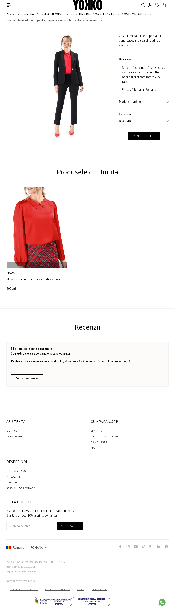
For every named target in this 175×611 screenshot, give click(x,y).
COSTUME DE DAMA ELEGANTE (92, 14)
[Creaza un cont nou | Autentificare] (150, 5)
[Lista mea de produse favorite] (157, 5)
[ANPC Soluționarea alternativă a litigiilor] (53, 601)
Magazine (13, 476)
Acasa (10, 14)
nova (11, 273)
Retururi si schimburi (107, 436)
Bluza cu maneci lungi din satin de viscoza (33, 279)
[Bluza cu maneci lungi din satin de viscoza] (37, 227)
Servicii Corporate (20, 488)
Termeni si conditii (24, 589)
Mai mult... (98, 448)
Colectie (28, 14)
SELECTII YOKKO (53, 14)
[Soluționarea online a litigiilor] (91, 601)
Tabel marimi (15, 436)
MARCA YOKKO (16, 470)
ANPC (80, 589)
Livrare (96, 430)
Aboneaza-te (70, 526)
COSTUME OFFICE (134, 14)
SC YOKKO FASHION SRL (34, 562)
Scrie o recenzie (27, 378)
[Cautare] (143, 5)
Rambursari (99, 442)
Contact (12, 430)
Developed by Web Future (20, 580)
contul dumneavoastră (115, 361)
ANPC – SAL (99, 589)
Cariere (12, 482)
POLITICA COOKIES (57, 589)
